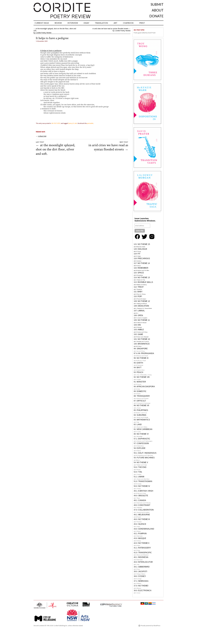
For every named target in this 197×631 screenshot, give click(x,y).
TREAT (141, 287)
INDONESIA (143, 557)
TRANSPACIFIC (145, 553)
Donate (156, 16)
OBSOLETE (143, 496)
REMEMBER (143, 268)
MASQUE (142, 538)
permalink (90, 123)
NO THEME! (143, 586)
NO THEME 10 (144, 339)
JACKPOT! (142, 571)
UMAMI (141, 477)
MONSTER (141, 382)
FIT (139, 254)
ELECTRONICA (144, 590)
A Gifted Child (42, 136)
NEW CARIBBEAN (144, 429)
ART (115, 23)
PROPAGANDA (147, 353)
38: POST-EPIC (55, 123)
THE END (142, 467)
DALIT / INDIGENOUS (147, 453)
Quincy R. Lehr (72, 123)
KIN (139, 325)
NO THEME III (144, 519)
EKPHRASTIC (144, 439)
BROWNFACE (144, 344)
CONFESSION (143, 443)
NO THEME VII (143, 405)
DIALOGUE (142, 249)
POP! (140, 296)
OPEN (140, 315)
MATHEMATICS (143, 420)
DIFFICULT (141, 401)
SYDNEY (142, 576)
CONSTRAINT (144, 505)
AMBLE (141, 330)
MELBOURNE (144, 515)
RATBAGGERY (144, 548)
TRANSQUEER (143, 396)
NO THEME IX (143, 358)
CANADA (142, 500)
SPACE (141, 273)
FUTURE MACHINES (146, 458)
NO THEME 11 (144, 320)
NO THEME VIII (143, 377)
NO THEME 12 (144, 301)
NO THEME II (143, 543)
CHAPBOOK (128, 23)
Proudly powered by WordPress (150, 625)
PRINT (142, 23)
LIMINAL (141, 311)
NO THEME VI (143, 434)
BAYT (139, 367)
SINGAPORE (142, 349)
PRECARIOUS (144, 258)
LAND (139, 424)
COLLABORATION (146, 510)
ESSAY (86, 23)
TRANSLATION (101, 23)
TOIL (140, 472)
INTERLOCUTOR (145, 562)
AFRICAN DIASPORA (146, 387)
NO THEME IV (144, 486)
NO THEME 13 (144, 277)
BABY (140, 292)
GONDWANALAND (146, 529)
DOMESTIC (141, 391)
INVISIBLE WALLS (145, 282)
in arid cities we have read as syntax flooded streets (110, 29)
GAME (140, 334)
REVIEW (58, 23)
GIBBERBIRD (144, 567)
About (157, 10)
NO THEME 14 (144, 263)
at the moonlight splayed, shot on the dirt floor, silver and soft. (55, 149)
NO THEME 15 (144, 244)
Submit (157, 4)
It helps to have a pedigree (51, 51)
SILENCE (142, 524)
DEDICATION (143, 306)
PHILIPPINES (142, 410)
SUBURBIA (141, 415)
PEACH (140, 372)
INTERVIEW (72, 23)
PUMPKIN (142, 533)
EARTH (140, 363)
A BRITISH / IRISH (145, 491)
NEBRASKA (143, 581)
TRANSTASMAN (145, 481)
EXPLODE (141, 448)
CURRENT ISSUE (42, 23)
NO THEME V (142, 462)
